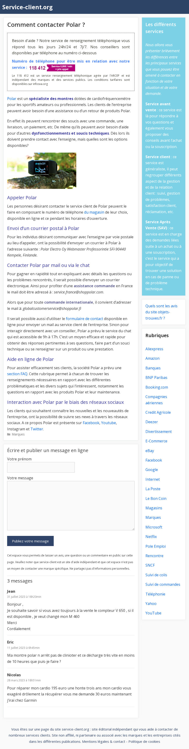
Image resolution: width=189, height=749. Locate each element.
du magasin (94, 212)
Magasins (153, 507)
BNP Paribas (156, 377)
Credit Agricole (158, 412)
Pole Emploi (155, 546)
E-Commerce (156, 441)
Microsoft (153, 527)
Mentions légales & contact (103, 741)
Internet (152, 479)
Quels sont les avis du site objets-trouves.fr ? (161, 312)
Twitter (36, 429)
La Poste (152, 488)
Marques (18, 434)
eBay (149, 450)
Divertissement (158, 431)
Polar (11, 98)
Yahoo (151, 603)
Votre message (20, 477)
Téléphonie (155, 594)
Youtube (108, 422)
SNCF (150, 565)
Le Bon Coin (155, 498)
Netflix (151, 536)
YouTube (153, 613)
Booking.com (156, 387)
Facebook (91, 422)
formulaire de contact (84, 318)
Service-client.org (27, 7)
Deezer (151, 421)
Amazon (152, 358)
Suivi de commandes (162, 584)
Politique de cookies (144, 741)
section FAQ (17, 373)
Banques (153, 368)
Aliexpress (154, 348)
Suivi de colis (156, 574)
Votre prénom (19, 459)
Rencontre (154, 555)
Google (151, 469)
